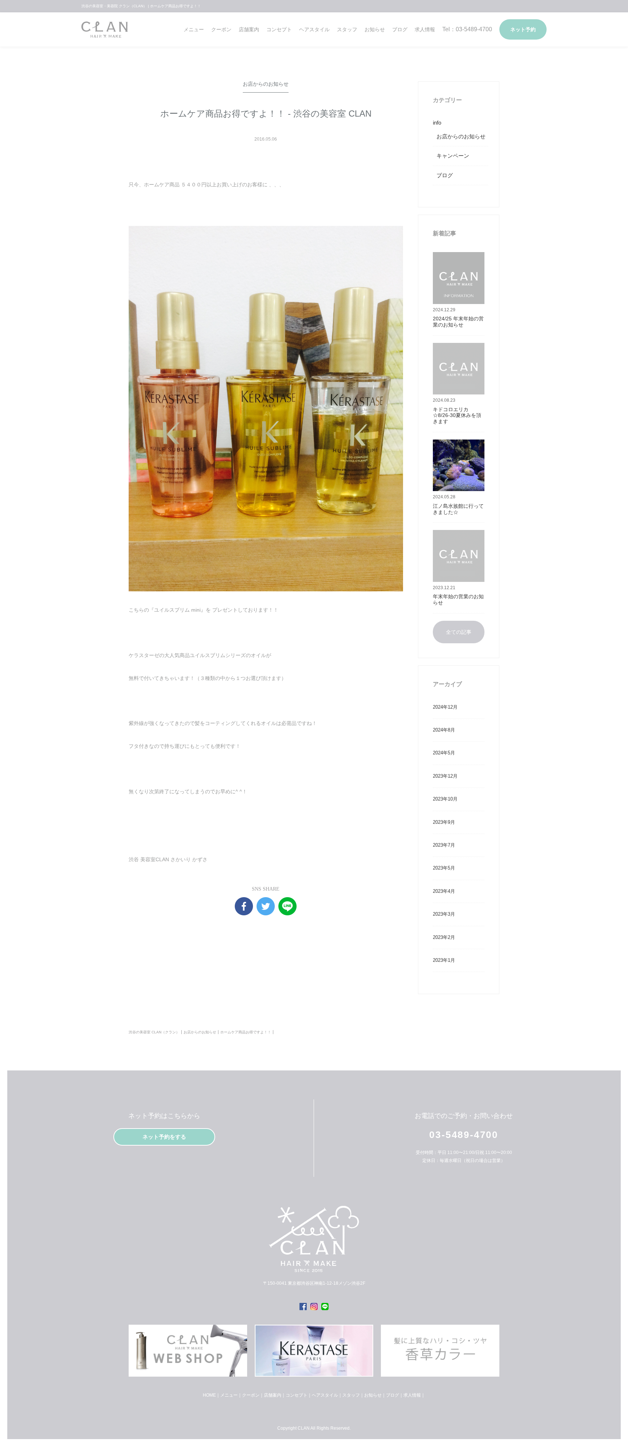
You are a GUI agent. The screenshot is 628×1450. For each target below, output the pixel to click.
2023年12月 (445, 776)
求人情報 (425, 29)
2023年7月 (444, 845)
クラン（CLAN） (104, 32)
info (437, 123)
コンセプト (279, 29)
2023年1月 (444, 960)
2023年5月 (444, 868)
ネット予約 (523, 29)
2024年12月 (445, 707)
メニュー (194, 29)
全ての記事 (458, 632)
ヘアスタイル (314, 29)
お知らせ (375, 29)
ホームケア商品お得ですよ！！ (245, 1032)
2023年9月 (444, 822)
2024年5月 (444, 753)
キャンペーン (452, 156)
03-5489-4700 (463, 1134)
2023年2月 (444, 937)
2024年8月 (444, 730)
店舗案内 (249, 29)
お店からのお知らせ (461, 136)
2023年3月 (444, 914)
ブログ (399, 29)
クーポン (221, 29)
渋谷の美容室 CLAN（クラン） (154, 1032)
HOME (209, 1395)
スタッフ (347, 29)
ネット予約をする (164, 1137)
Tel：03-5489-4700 (467, 29)
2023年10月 (445, 799)
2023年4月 (444, 891)
